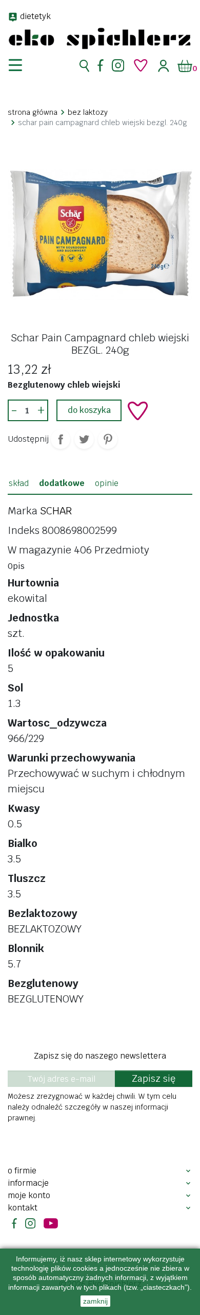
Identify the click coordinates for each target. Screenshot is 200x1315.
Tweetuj (84, 439)
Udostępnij (60, 439)
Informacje (28, 1183)
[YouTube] (50, 1223)
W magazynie (39, 550)
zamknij (95, 1301)
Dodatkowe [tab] (62, 483)
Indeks (23, 530)
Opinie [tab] (106, 483)
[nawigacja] (21, 65)
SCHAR (56, 510)
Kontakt (22, 1207)
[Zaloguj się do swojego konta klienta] (163, 65)
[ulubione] (141, 65)
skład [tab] (19, 483)
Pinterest (107, 439)
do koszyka (89, 410)
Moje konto (29, 1195)
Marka (22, 510)
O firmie (22, 1170)
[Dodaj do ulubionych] (138, 411)
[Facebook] (100, 65)
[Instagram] (118, 65)
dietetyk (35, 16)
